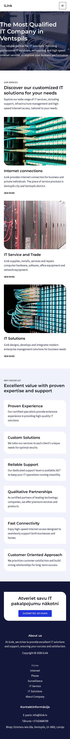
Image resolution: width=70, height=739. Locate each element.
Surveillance (35, 681)
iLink (8, 6)
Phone (35, 676)
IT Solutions (35, 691)
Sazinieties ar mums (35, 613)
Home (35, 665)
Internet (35, 670)
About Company (35, 696)
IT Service (35, 686)
